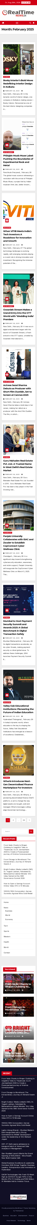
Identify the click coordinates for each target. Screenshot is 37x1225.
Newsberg (32, 1208)
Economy (9, 919)
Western (7, 937)
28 (24, 820)
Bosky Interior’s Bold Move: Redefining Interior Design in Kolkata (18, 83)
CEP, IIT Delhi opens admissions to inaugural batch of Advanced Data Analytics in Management (15, 1146)
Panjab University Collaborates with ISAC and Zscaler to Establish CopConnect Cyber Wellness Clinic (18, 543)
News (6, 908)
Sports (6, 931)
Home (6, 902)
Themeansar (19, 1211)
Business (6, 76)
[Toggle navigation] (17, 22)
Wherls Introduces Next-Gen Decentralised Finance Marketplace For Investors (18, 784)
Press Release (11, 1220)
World (7, 915)
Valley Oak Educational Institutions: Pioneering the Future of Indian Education (18, 709)
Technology (8, 532)
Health (6, 942)
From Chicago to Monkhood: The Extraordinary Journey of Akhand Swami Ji (17, 861)
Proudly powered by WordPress (12, 1208)
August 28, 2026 (13, 990)
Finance (31, 1215)
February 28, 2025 (12, 91)
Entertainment (8, 152)
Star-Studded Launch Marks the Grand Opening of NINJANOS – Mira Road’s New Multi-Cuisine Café (17, 1155)
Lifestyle (8, 981)
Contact (7, 953)
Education (7, 227)
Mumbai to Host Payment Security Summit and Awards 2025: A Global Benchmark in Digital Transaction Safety (17, 627)
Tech (6, 926)
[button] (30, 23)
